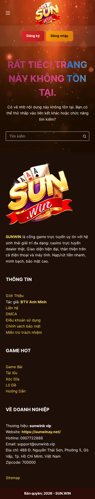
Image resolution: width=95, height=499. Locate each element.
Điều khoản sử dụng (23, 320)
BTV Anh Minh (34, 302)
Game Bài (14, 366)
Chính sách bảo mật (23, 326)
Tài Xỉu (11, 372)
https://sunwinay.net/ (41, 431)
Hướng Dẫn (16, 391)
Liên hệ (12, 308)
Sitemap (13, 477)
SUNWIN (13, 236)
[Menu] (8, 13)
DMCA (11, 314)
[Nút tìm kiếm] (84, 136)
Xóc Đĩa (12, 379)
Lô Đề (11, 385)
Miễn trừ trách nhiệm (24, 332)
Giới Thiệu (15, 295)
